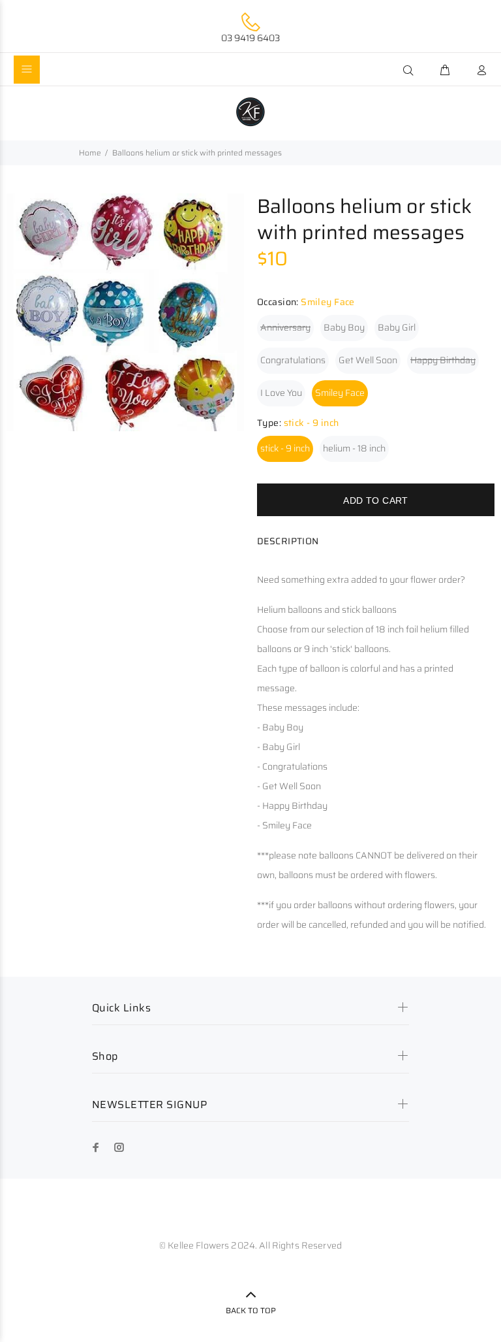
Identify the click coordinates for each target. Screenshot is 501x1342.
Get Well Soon (368, 360)
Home (90, 152)
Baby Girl (397, 327)
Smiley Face (340, 392)
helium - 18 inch (354, 448)
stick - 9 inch (285, 448)
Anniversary (285, 327)
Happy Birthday (443, 360)
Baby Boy (344, 327)
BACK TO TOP (251, 1310)
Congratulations (293, 360)
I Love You (281, 392)
